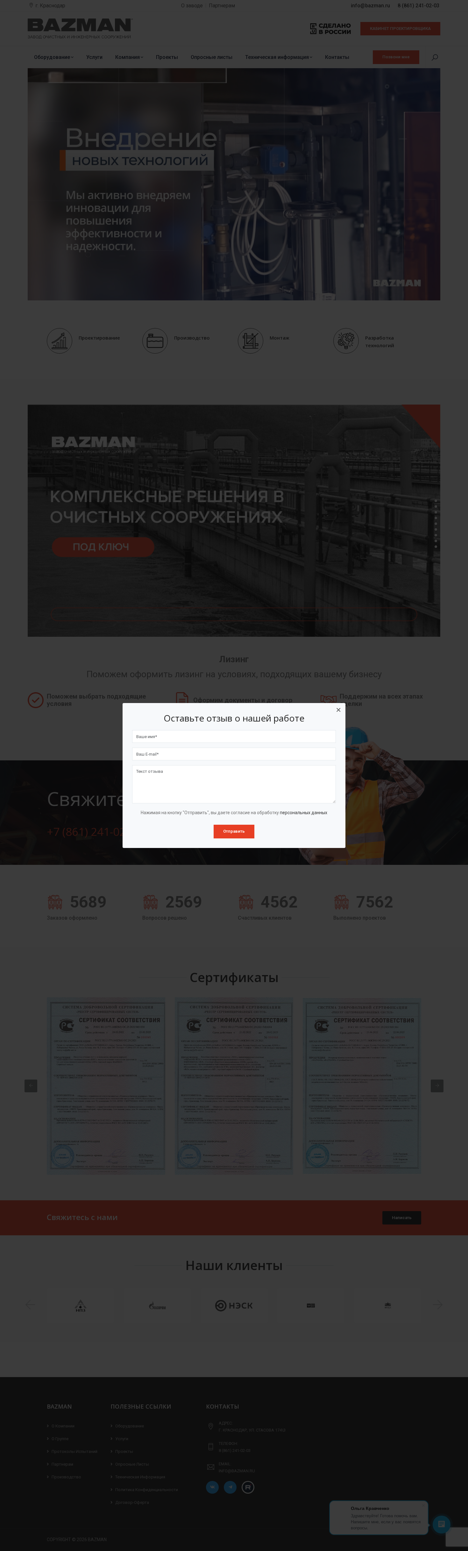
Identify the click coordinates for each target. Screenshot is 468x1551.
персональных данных (303, 812)
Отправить (234, 831)
